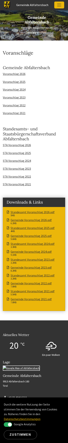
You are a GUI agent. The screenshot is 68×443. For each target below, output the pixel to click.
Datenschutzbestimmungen (22, 419)
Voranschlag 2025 (14, 82)
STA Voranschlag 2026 (17, 145)
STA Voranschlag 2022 (17, 176)
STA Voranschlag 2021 (17, 184)
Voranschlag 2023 (14, 97)
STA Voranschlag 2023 (17, 168)
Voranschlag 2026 (14, 74)
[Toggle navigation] (59, 5)
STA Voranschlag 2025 (17, 153)
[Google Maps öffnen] (21, 368)
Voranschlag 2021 (14, 113)
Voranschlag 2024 (14, 89)
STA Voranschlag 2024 (17, 161)
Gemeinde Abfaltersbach (37, 19)
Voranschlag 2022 (14, 105)
